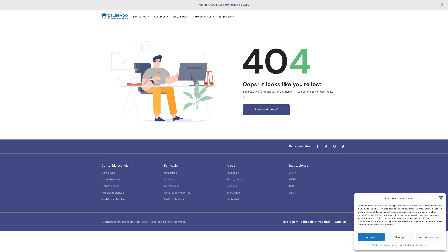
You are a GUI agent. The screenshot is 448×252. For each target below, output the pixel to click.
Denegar (400, 237)
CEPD (292, 179)
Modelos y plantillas (113, 199)
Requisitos (170, 173)
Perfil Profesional (174, 199)
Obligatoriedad (111, 186)
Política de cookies (381, 245)
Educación (233, 173)
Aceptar (371, 237)
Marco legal (108, 173)
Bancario (232, 186)
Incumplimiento (111, 179)
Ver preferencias (429, 237)
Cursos (168, 179)
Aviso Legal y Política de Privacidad (409, 245)
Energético (233, 192)
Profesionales (203, 16)
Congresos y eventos (177, 192)
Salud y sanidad (236, 179)
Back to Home (264, 109)
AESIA (292, 192)
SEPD (292, 186)
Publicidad (233, 199)
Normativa (140, 16)
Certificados (171, 186)
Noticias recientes (113, 192)
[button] (441, 198)
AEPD (292, 173)
